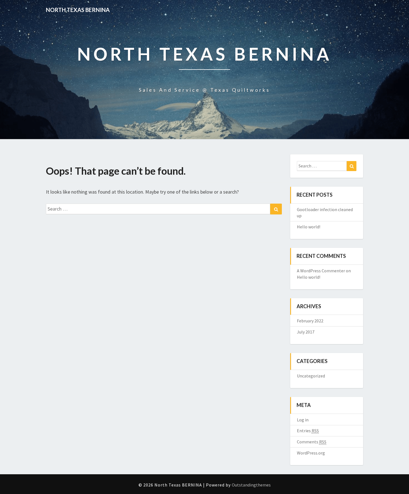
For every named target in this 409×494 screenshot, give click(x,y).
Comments (311, 441)
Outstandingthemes (251, 485)
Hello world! (308, 226)
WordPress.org (311, 453)
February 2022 (310, 320)
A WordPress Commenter (321, 270)
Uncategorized (311, 376)
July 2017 (305, 332)
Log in (303, 420)
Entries (308, 430)
